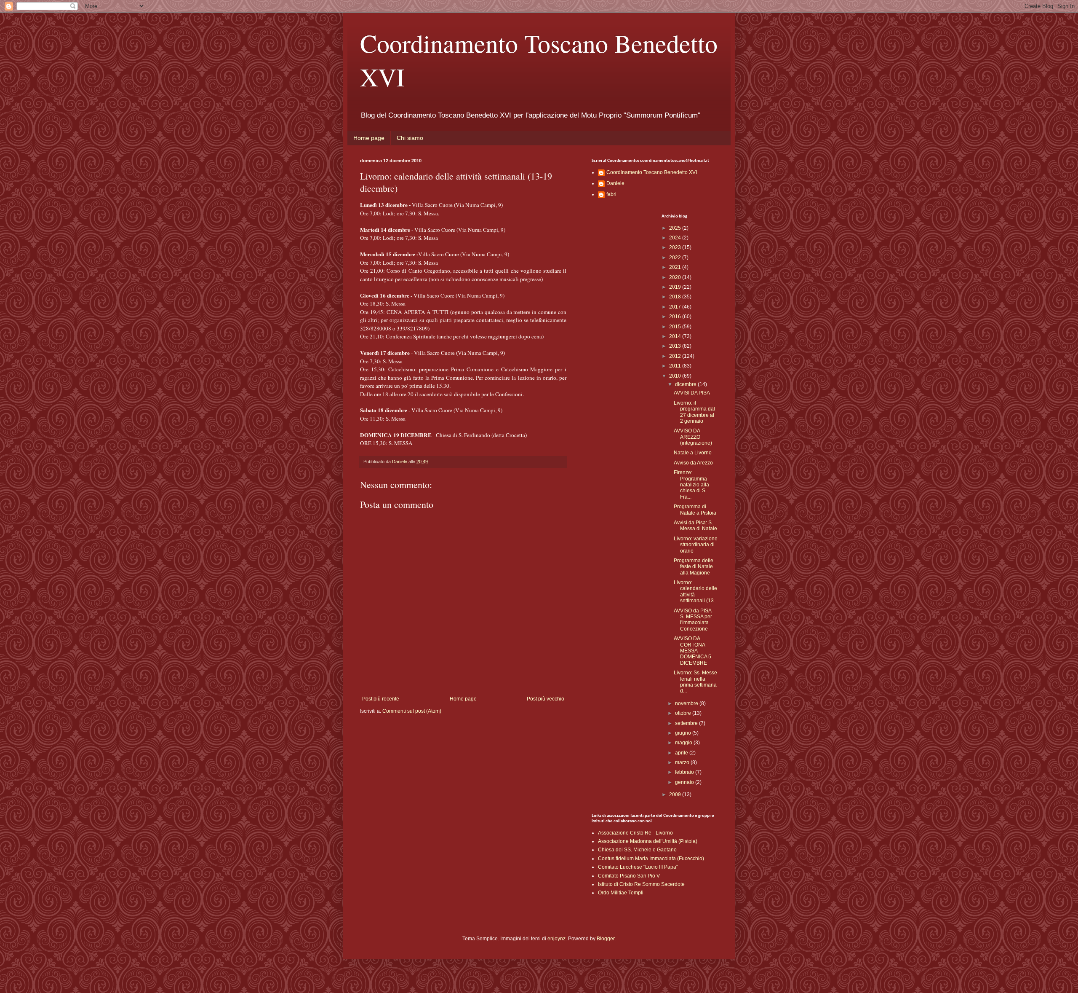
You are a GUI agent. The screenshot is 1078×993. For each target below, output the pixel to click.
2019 (675, 287)
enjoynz (556, 939)
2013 (675, 346)
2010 (675, 376)
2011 (675, 366)
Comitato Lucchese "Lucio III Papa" (638, 867)
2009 (675, 794)
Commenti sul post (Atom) (411, 711)
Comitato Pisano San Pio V (629, 876)
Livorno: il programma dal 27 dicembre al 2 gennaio (694, 412)
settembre (687, 723)
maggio (684, 743)
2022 (675, 257)
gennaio (685, 782)
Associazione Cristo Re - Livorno (635, 833)
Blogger (605, 939)
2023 (675, 247)
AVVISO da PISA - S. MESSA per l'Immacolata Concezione (694, 620)
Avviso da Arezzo (693, 463)
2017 (675, 307)
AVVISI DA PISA (692, 393)
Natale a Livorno (693, 453)
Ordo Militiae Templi (620, 893)
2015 (675, 327)
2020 (675, 277)
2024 (675, 238)
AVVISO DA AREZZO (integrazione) (693, 437)
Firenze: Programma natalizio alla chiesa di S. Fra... (691, 485)
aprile (682, 753)
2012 (675, 356)
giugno (683, 733)
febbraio (685, 772)
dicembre (686, 384)
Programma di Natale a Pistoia (695, 509)
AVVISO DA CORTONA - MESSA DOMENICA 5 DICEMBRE (692, 651)
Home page (368, 137)
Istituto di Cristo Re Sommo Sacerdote (641, 884)
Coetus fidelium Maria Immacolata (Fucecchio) (651, 858)
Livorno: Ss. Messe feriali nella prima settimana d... (695, 682)
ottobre (683, 713)
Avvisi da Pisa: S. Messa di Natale (695, 525)
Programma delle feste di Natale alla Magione (693, 567)
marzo (683, 762)
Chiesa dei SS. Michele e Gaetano (637, 850)
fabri (611, 194)
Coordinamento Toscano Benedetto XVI (651, 172)
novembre (687, 703)
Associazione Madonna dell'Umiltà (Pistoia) (647, 841)
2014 (675, 336)
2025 (675, 228)
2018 (675, 297)
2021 (675, 267)
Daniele (615, 183)
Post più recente (380, 699)
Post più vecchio (545, 699)
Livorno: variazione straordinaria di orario (696, 545)
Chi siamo (410, 137)
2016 (675, 316)
